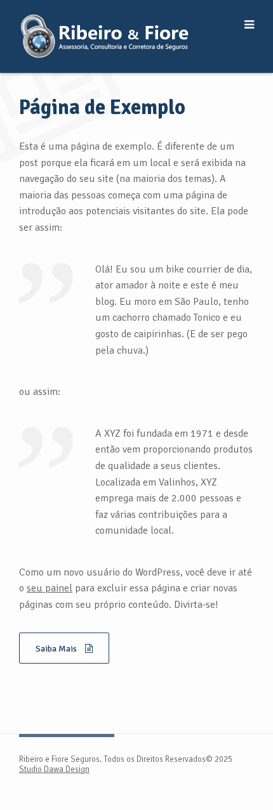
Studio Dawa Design (54, 769)
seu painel (49, 588)
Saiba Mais (57, 648)
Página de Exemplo (102, 107)
